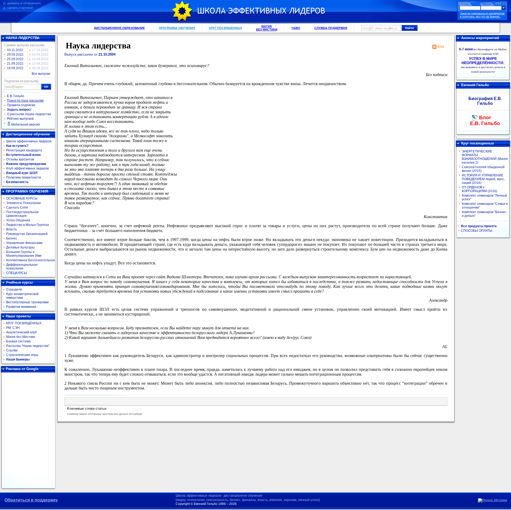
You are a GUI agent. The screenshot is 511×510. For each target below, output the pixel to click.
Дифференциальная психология (22, 266)
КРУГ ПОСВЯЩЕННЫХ (225, 28)
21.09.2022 (15, 63)
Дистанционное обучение (28, 134)
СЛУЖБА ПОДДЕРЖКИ (330, 28)
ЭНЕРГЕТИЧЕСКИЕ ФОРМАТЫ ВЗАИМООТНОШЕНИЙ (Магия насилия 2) (485, 157)
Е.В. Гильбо (15, 96)
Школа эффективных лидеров (28, 141)
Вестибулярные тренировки (27, 302)
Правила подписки (21, 105)
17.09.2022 (40, 50)
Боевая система (18, 341)
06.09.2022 (40, 68)
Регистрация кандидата (24, 150)
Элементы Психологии (23, 203)
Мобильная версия (25, 124)
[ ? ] (498, 3)
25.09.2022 (15, 59)
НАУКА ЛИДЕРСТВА (22, 38)
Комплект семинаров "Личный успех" (484, 197)
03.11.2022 (15, 50)
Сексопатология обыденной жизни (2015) (483, 169)
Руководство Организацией (27, 234)
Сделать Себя (17, 207)
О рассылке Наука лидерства (29, 114)
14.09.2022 (40, 54)
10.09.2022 (40, 63)
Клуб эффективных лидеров (27, 168)
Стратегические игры (22, 355)
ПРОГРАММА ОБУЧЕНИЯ (177, 28)
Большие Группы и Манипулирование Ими (24, 254)
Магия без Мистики (20, 337)
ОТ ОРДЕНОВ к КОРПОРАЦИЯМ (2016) (479, 189)
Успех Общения (18, 220)
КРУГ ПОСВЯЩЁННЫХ (24, 323)
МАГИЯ (266, 28)
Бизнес (11, 238)
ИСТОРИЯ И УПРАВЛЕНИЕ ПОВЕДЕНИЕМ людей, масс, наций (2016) (483, 179)
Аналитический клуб (21, 332)
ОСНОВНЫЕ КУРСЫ (22, 198)
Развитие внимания (21, 307)
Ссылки (12, 350)
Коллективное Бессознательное (30, 260)
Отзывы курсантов (20, 159)
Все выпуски (41, 74)
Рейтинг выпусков (20, 119)
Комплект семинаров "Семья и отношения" (485, 205)
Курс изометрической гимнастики (22, 296)
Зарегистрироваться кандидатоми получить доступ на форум (482, 15)
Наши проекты (18, 316)
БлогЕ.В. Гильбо (485, 120)
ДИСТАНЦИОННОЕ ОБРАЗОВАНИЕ (119, 28)
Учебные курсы (19, 282)
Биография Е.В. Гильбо (485, 101)
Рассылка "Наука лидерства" (28, 346)
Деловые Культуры (20, 247)
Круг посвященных (477, 143)
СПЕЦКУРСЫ (16, 273)
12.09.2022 (40, 59)
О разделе (14, 289)
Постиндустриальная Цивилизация (22, 214)
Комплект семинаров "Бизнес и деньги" (484, 214)
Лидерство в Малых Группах (27, 225)
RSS (441, 47)
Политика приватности (23, 177)
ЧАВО (295, 28)
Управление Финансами (24, 243)
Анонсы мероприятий (480, 38)
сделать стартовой (20, 7)
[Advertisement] (28, 430)
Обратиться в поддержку (31, 500)
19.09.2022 (15, 68)
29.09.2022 (15, 54)
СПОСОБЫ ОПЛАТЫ (476, 231)
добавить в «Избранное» (24, 3)
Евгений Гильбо (475, 85)
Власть (11, 229)
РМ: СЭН (13, 328)
